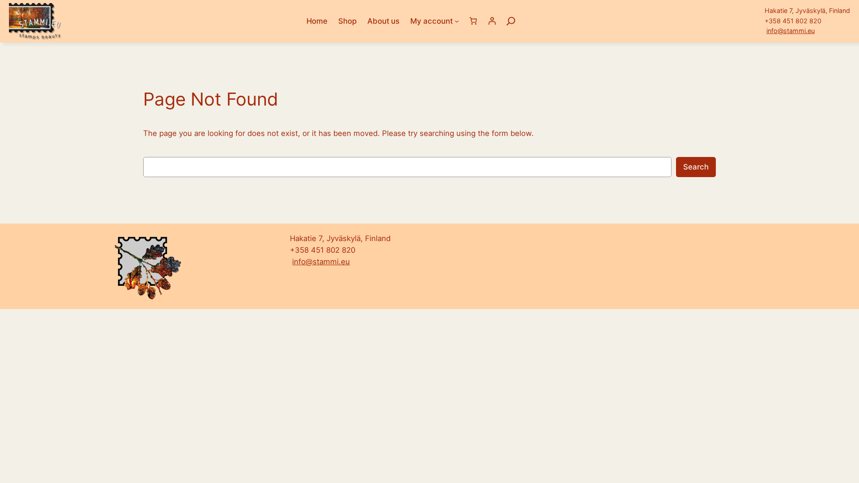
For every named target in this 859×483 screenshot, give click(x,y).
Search (696, 166)
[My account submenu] (457, 21)
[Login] (491, 21)
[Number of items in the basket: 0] (473, 21)
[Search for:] (511, 21)
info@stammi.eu (790, 30)
